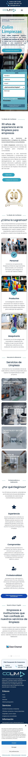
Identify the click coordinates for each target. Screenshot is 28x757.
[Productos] (14, 292)
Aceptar (14, 743)
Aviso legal (23, 755)
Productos (14, 298)
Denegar (14, 747)
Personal (14, 260)
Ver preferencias (14, 751)
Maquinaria (14, 336)
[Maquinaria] (14, 330)
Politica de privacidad (16, 755)
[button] (25, 725)
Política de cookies (6, 755)
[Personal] (14, 255)
